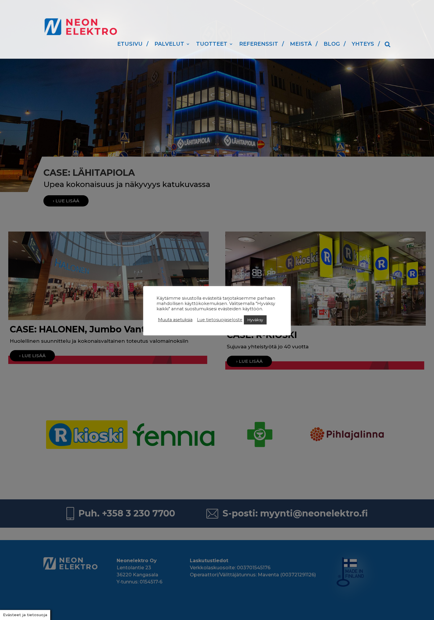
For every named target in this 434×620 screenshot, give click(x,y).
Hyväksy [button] (255, 319)
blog (332, 44)
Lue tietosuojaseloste (219, 319)
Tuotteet (211, 44)
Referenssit (258, 44)
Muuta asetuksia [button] (175, 319)
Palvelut (169, 44)
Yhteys (363, 44)
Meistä (301, 44)
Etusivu (130, 44)
